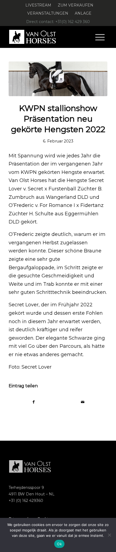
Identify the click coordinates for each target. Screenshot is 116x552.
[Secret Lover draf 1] (58, 78)
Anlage (83, 13)
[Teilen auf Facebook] (33, 402)
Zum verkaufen (75, 5)
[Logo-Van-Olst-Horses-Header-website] (48, 37)
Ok (59, 544)
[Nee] (109, 535)
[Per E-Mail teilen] (82, 402)
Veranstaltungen (47, 13)
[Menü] (100, 37)
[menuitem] (38, 5)
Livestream (38, 5)
